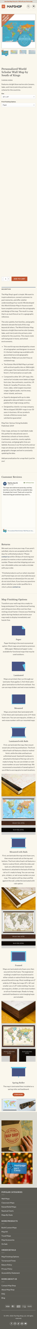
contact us (5, 557)
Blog (3, 1298)
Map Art (4, 1232)
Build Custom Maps (9, 1228)
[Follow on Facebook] (11, 1323)
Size (2, 93)
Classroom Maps (7, 1203)
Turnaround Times (8, 1261)
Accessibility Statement (10, 1273)
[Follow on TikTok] (18, 1323)
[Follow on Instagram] (15, 1323)
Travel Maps (6, 1236)
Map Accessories (7, 1240)
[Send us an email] (22, 1323)
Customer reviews (7, 80)
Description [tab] (6, 289)
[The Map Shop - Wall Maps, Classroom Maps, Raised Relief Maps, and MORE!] (14, 6)
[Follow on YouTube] (25, 1323)
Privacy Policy (6, 1269)
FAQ (3, 1294)
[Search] (28, 6)
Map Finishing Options (10, 1257)
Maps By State (7, 1215)
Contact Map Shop (8, 1286)
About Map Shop (7, 1290)
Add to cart (19, 279)
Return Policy (6, 1265)
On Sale (4, 1244)
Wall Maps (5, 1199)
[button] (3, 6)
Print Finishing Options (8, 102)
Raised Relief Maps (8, 1207)
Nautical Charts (7, 1211)
